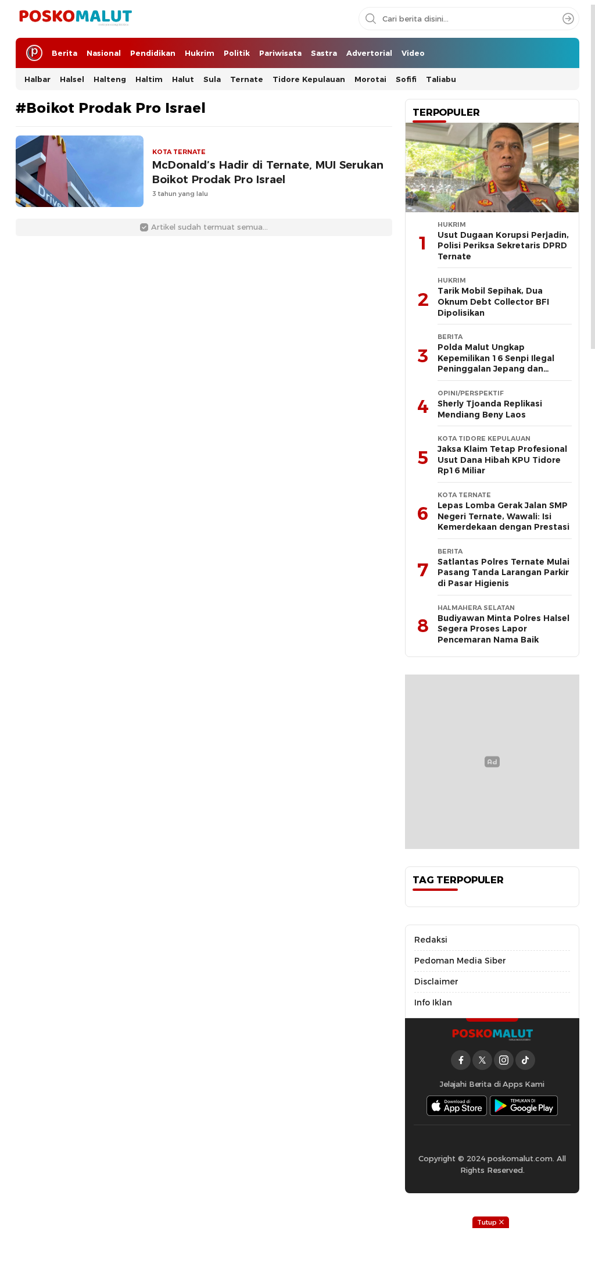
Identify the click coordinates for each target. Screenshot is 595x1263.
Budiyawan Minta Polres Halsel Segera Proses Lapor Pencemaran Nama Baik (503, 628)
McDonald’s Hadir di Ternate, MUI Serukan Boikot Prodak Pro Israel (267, 172)
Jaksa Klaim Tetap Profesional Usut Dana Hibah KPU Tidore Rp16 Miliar (502, 459)
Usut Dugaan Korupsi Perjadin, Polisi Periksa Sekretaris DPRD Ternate (503, 245)
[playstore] (524, 1106)
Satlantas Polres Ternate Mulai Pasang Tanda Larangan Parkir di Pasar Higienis (503, 572)
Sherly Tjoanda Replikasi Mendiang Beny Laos (490, 409)
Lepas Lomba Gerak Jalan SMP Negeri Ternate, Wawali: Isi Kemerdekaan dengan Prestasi (503, 516)
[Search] (568, 18)
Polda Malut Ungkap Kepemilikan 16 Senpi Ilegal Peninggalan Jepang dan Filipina (496, 363)
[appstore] (456, 1106)
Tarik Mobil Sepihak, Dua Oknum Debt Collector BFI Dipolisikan (493, 301)
